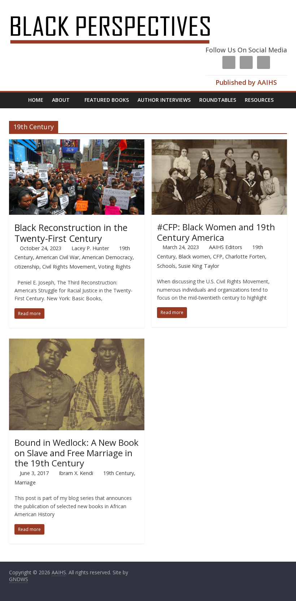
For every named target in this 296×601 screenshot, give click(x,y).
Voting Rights (114, 266)
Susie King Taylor (198, 265)
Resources (259, 99)
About (61, 99)
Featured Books (106, 99)
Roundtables (217, 99)
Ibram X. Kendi (76, 473)
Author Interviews (164, 99)
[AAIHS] (119, 12)
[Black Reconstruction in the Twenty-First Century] (76, 144)
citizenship (26, 266)
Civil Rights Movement (68, 266)
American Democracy (107, 257)
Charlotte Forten (245, 256)
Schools (166, 265)
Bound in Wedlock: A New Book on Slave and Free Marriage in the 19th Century (76, 452)
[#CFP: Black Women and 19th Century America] (219, 144)
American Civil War (57, 257)
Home (35, 99)
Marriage (25, 482)
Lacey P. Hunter (90, 248)
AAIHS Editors (225, 247)
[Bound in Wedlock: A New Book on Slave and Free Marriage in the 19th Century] (76, 343)
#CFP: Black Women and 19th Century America (216, 232)
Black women (194, 256)
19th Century (118, 473)
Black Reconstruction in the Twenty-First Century (70, 232)
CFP (217, 256)
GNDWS (18, 579)
